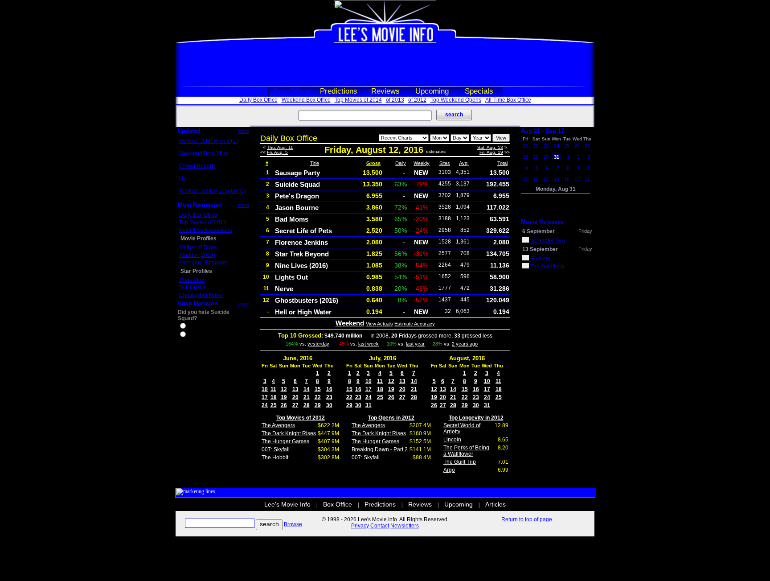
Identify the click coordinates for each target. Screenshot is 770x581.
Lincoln (452, 440)
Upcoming (432, 91)
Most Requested (200, 205)
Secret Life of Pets (303, 231)
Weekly (422, 163)
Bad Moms (291, 219)
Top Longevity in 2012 (476, 418)
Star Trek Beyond (302, 254)
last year (415, 343)
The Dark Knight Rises (289, 433)
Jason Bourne (297, 207)
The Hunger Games (285, 441)
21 (306, 397)
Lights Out (291, 277)
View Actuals (379, 323)
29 (318, 405)
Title (314, 163)
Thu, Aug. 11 (280, 147)
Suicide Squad (297, 184)
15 (318, 389)
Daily (400, 163)
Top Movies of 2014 (358, 100)
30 (329, 405)
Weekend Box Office (306, 100)
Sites (444, 163)
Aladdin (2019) (197, 255)
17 (265, 397)
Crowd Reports (197, 166)
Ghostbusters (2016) (306, 300)
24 (265, 405)
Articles (495, 504)
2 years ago (465, 343)
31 (368, 405)
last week (368, 343)
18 (273, 397)
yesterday (318, 343)
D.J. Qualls (192, 287)
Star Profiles (196, 271)
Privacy (360, 526)
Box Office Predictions (205, 230)
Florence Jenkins (301, 242)
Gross (373, 163)
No (190, 335)
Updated (189, 131)
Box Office (292, 91)
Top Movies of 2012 (300, 418)
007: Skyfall (276, 449)
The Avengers (278, 425)
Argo (449, 470)
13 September (540, 249)
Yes (191, 327)
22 (318, 397)
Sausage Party (297, 173)
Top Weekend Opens (455, 100)
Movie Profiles (198, 238)
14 (306, 389)
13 (295, 389)
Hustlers (540, 258)
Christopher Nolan (201, 295)
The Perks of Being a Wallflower (466, 451)
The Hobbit (275, 457)
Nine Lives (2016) (301, 265)
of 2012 (417, 100)
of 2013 (395, 100)
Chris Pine (192, 280)
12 (284, 389)
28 (306, 405)
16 (329, 389)
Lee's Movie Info (287, 504)
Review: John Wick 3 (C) (208, 141)
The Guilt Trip (459, 462)
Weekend (350, 323)
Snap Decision (198, 303)
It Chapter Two (547, 241)
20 (295, 397)
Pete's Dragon (297, 196)
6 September (538, 231)
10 (265, 389)
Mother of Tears (198, 247)
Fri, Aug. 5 (277, 152)
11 (273, 389)
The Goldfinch (547, 267)
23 (329, 397)
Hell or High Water (303, 312)
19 (284, 397)
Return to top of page (526, 519)
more (243, 131)
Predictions (338, 91)
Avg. (464, 163)
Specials (479, 91)
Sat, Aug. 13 (490, 147)
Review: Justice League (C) (212, 191)
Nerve (284, 289)
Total (502, 163)
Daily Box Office (258, 100)
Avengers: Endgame (204, 263)
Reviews (385, 91)
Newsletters (404, 526)
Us (182, 178)
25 (273, 405)
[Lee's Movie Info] (385, 41)
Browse (293, 524)
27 (295, 405)
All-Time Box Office (508, 100)
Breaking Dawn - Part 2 (380, 449)
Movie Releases (542, 221)
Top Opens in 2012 (391, 418)
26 (284, 405)
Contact (379, 526)
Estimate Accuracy (414, 323)
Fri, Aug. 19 (491, 152)
